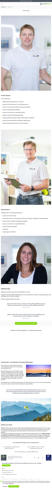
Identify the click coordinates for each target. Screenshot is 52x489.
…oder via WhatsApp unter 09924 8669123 (25, 451)
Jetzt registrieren (6, 465)
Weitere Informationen (10, 483)
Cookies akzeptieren (13, 486)
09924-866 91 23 (10, 470)
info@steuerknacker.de (36, 448)
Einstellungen (5, 486)
